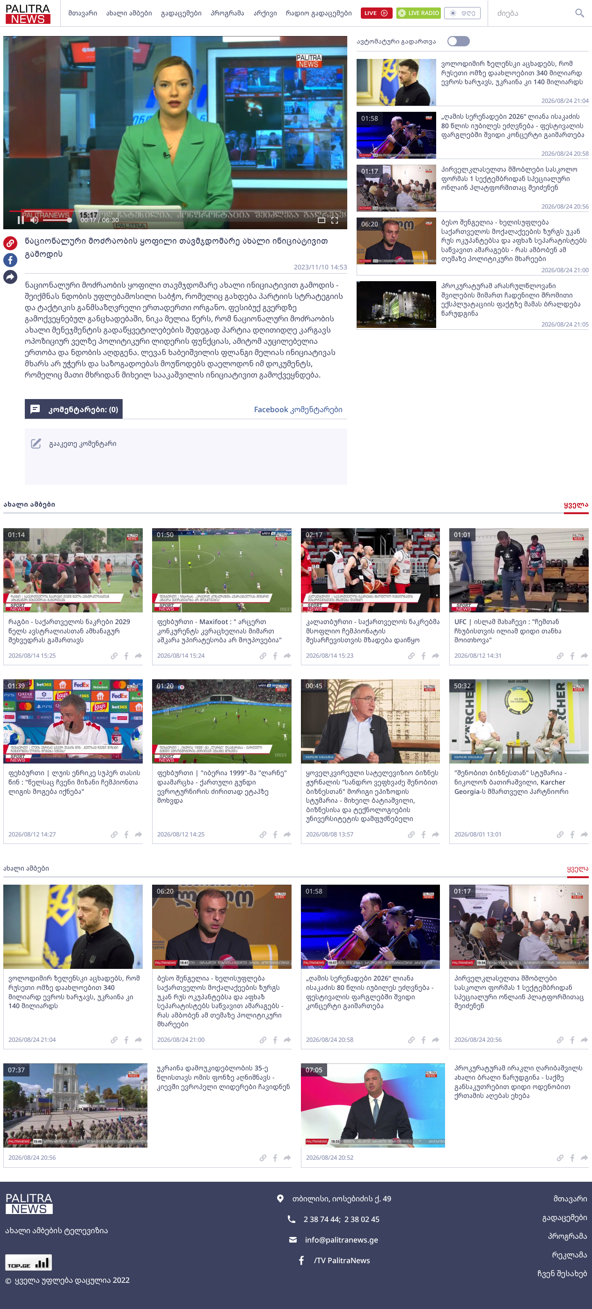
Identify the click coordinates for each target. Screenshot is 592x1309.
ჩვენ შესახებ (562, 1273)
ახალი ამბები (129, 12)
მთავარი (82, 12)
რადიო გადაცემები (319, 12)
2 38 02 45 (362, 1219)
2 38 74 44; (322, 1219)
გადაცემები (181, 12)
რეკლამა (569, 1255)
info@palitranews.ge (341, 1240)
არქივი (265, 12)
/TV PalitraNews (342, 1260)
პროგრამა (227, 12)
